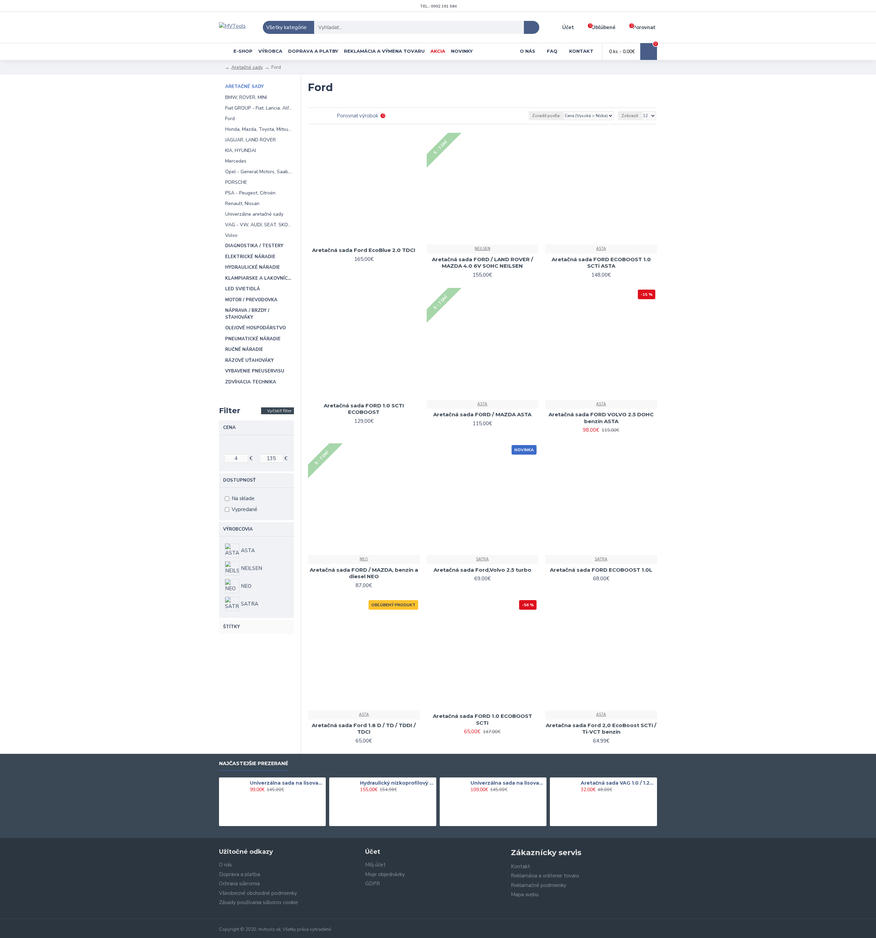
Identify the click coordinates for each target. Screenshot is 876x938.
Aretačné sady (247, 67)
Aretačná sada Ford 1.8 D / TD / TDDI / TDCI (364, 728)
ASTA (601, 248)
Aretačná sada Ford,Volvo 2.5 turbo (482, 570)
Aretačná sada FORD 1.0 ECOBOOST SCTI (482, 719)
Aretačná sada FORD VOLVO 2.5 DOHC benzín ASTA (601, 417)
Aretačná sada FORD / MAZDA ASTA (482, 414)
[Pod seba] (321, 116)
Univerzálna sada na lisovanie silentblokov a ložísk (287, 783)
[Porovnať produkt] (412, 242)
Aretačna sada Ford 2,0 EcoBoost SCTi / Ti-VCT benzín (601, 728)
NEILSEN (482, 248)
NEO (364, 559)
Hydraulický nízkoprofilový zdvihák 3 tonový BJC (397, 783)
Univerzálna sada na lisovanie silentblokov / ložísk (507, 783)
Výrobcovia (238, 529)
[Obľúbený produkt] (400, 242)
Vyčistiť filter (279, 410)
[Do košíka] (252, 797)
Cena (229, 427)
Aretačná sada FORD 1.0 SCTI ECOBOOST (364, 409)
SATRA (482, 559)
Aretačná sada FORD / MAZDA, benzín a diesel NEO (364, 573)
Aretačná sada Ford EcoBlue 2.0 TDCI (363, 250)
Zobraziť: (630, 115)
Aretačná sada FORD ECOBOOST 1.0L (601, 570)
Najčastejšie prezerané (253, 763)
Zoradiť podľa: (546, 115)
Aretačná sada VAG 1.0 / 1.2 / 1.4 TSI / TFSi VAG (618, 783)
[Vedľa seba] (312, 116)
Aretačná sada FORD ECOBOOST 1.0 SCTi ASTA (601, 262)
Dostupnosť (239, 480)
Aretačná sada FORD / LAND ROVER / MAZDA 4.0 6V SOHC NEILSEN (482, 262)
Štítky (231, 627)
